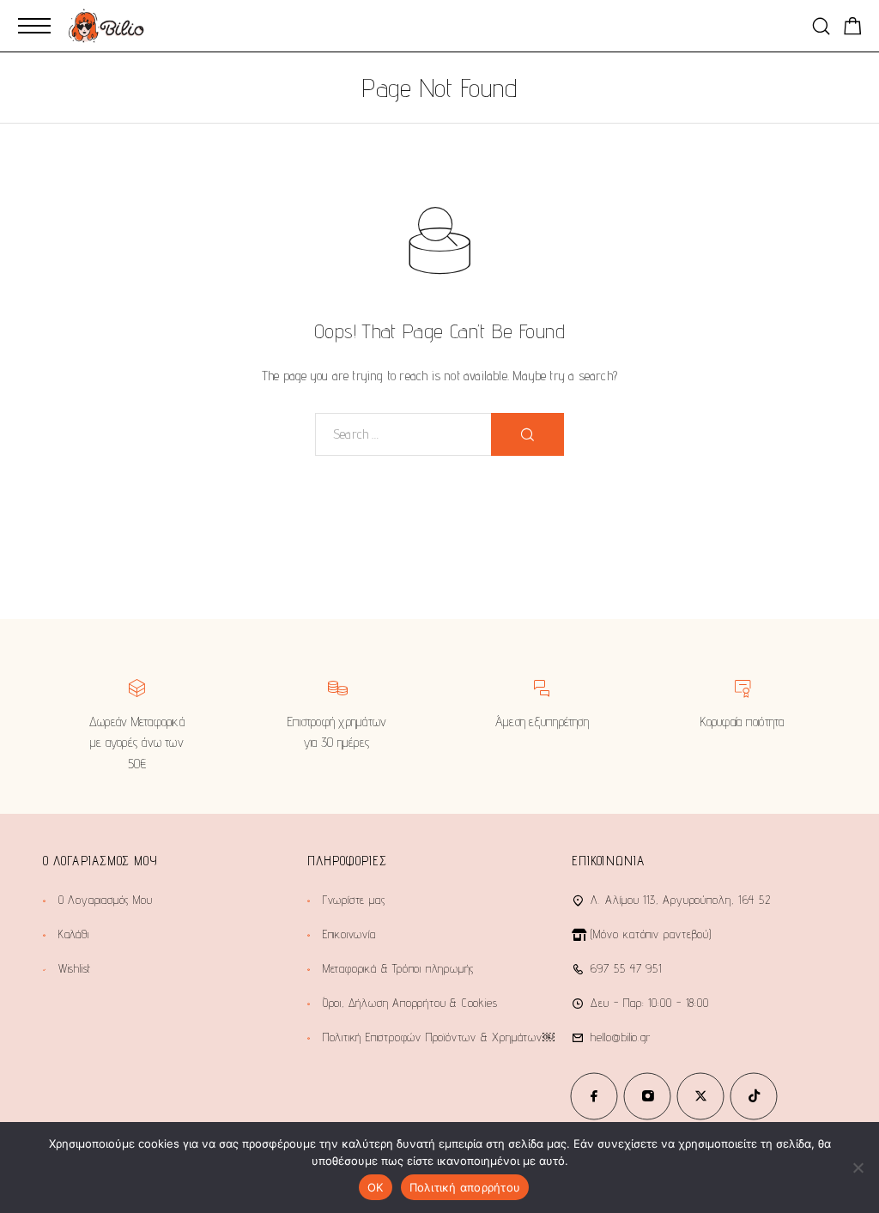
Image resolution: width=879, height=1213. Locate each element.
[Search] (821, 26)
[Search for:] (403, 434)
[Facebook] (594, 1096)
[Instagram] (647, 1096)
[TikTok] (753, 1096)
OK (375, 1187)
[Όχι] (857, 1167)
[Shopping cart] (853, 28)
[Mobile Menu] (34, 26)
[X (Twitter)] (700, 1096)
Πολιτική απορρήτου (465, 1187)
